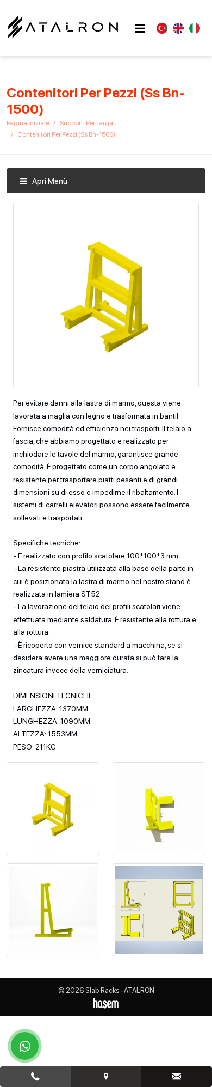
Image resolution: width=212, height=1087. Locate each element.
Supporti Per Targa (86, 123)
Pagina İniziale (28, 123)
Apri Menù (48, 181)
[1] (139, 28)
